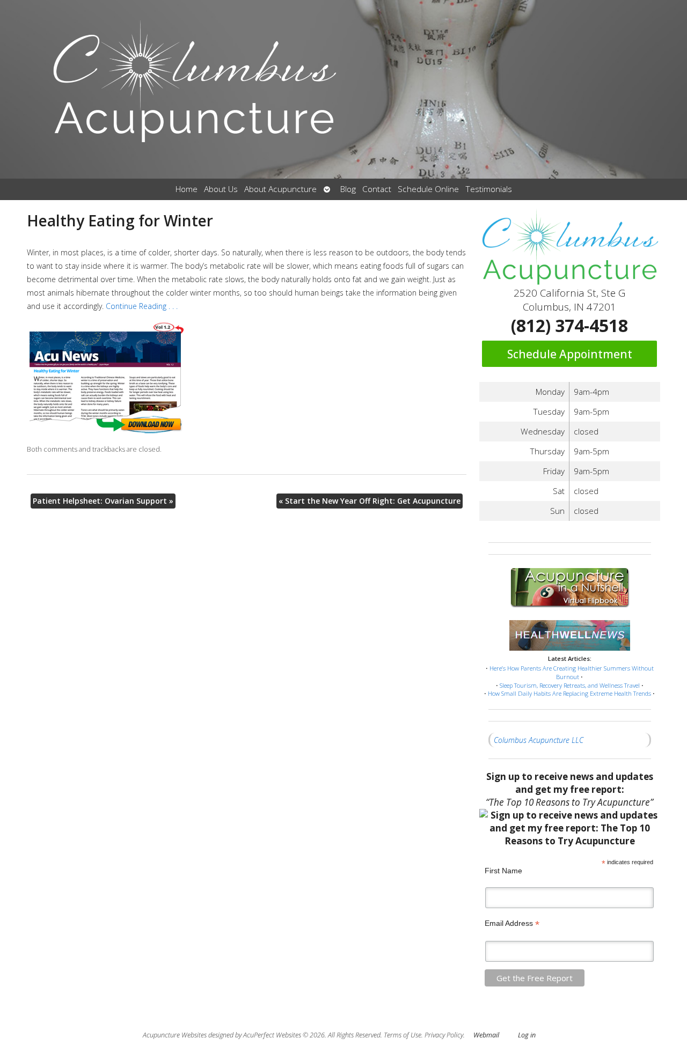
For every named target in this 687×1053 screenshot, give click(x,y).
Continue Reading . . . (143, 306)
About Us (221, 189)
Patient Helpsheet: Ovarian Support (103, 501)
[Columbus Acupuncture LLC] (343, 89)
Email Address (512, 923)
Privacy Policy (444, 1035)
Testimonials (488, 189)
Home (187, 189)
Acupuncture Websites (175, 1035)
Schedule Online (428, 189)
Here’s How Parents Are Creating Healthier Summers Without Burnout (571, 672)
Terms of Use (402, 1035)
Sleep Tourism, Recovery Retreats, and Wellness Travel (570, 685)
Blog (348, 189)
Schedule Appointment (569, 354)
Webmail (486, 1035)
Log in (527, 1035)
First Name (503, 870)
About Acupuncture (280, 189)
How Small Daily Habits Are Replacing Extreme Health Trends (569, 693)
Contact (376, 189)
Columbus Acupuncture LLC (538, 740)
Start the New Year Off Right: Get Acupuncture (370, 501)
